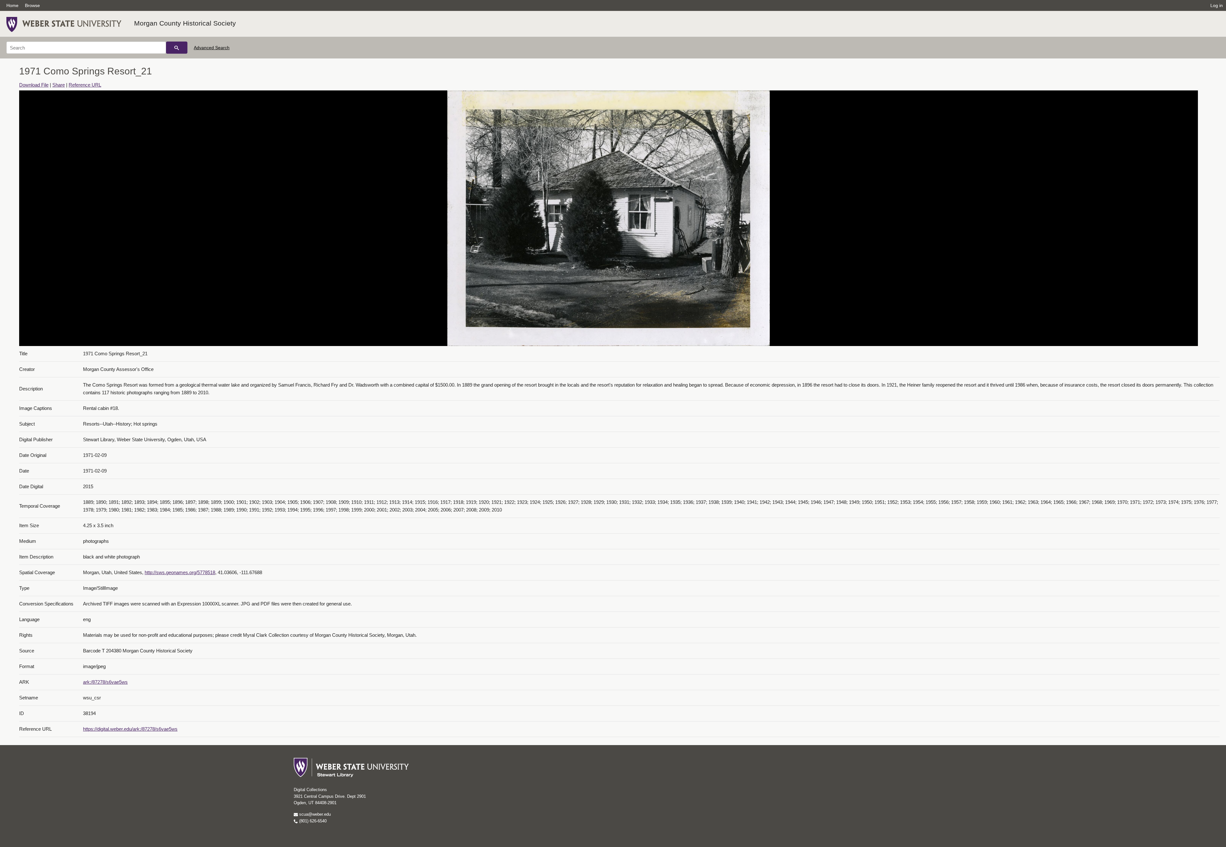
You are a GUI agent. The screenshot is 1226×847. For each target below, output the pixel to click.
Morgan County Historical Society (185, 23)
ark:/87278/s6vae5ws (105, 682)
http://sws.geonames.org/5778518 (180, 572)
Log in (1216, 5)
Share (58, 85)
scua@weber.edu (314, 814)
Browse (32, 5)
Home (12, 5)
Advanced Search (212, 47)
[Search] (176, 48)
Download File (34, 85)
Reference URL (85, 85)
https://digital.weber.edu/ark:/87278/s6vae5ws (130, 729)
